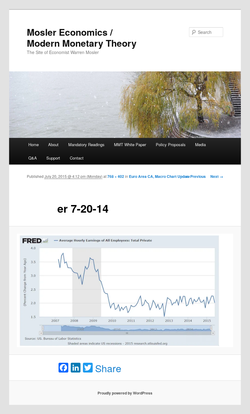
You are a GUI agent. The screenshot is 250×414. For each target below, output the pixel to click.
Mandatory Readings (86, 144)
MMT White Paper (130, 144)
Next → (216, 176)
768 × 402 (115, 176)
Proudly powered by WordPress (125, 393)
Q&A (32, 158)
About (53, 144)
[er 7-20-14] (125, 290)
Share (108, 368)
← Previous (196, 176)
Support (53, 158)
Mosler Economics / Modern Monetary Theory (82, 37)
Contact (77, 158)
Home (33, 144)
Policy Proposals (171, 144)
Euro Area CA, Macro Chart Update (159, 176)
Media (200, 144)
